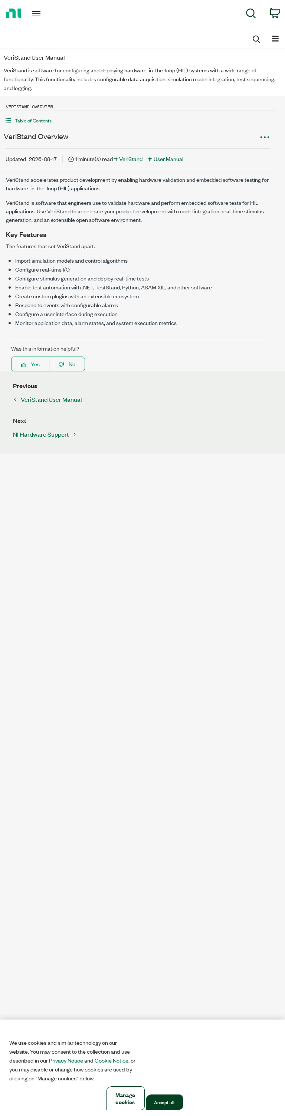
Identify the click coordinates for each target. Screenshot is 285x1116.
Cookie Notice (111, 1060)
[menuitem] (251, 14)
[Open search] (255, 38)
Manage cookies (125, 1098)
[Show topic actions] (264, 137)
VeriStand (130, 159)
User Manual (168, 159)
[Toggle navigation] (44, 13)
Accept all (164, 1102)
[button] (138, 120)
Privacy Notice (66, 1060)
